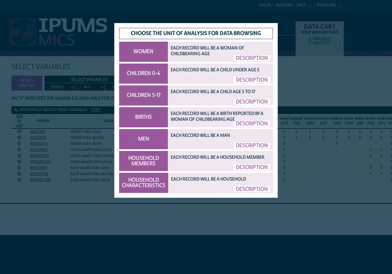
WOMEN (143, 51)
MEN (143, 138)
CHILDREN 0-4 (143, 73)
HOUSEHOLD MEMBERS (143, 161)
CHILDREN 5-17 (143, 95)
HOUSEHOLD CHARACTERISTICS (143, 183)
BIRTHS (143, 117)
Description (252, 58)
